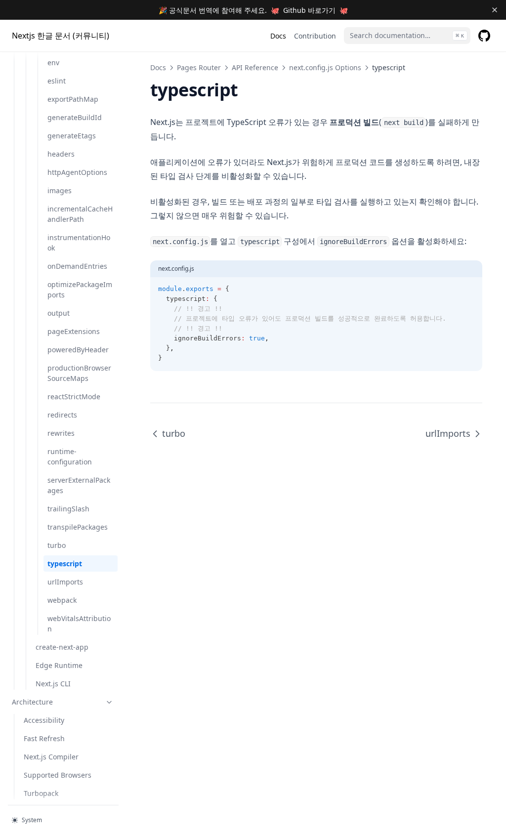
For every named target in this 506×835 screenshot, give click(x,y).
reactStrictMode (73, 396)
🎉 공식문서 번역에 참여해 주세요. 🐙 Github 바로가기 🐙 (253, 10)
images (59, 190)
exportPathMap (72, 99)
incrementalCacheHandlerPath (80, 214)
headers (61, 154)
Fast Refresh (44, 738)
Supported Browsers (57, 775)
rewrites (61, 433)
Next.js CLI (53, 683)
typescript (64, 563)
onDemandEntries (77, 266)
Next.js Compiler (51, 756)
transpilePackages (77, 527)
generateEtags (71, 135)
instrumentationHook (78, 242)
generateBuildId (74, 117)
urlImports (65, 581)
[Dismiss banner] (494, 10)
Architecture (32, 702)
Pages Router (199, 67)
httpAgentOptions (77, 172)
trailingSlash (68, 508)
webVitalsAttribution (79, 623)
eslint (56, 80)
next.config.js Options (325, 67)
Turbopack (41, 793)
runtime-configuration (69, 456)
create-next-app (62, 647)
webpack (62, 600)
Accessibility (44, 720)
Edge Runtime (59, 665)
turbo (56, 545)
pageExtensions (73, 331)
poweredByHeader (78, 349)
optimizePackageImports (79, 289)
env (53, 62)
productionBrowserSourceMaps (79, 373)
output (58, 313)
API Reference (255, 67)
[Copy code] (469, 289)
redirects (62, 414)
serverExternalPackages (78, 485)
